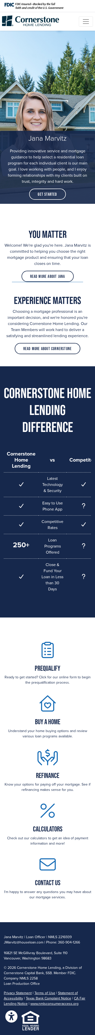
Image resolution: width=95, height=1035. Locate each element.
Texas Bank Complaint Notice (48, 998)
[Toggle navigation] (86, 21)
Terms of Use (44, 993)
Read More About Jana (47, 276)
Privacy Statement (18, 993)
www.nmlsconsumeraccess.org (54, 1004)
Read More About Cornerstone (47, 348)
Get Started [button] (47, 194)
